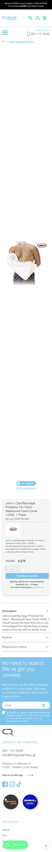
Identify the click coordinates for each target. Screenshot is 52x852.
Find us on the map (12, 775)
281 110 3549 (40, 34)
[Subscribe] (43, 705)
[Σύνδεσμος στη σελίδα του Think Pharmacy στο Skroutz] (10, 809)
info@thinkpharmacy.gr (19, 755)
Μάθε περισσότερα (26, 488)
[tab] (26, 611)
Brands (5, 830)
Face (4, 835)
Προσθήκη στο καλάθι (27, 576)
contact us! (38, 587)
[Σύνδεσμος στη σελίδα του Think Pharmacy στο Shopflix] (30, 811)
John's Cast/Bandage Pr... (21, 42)
